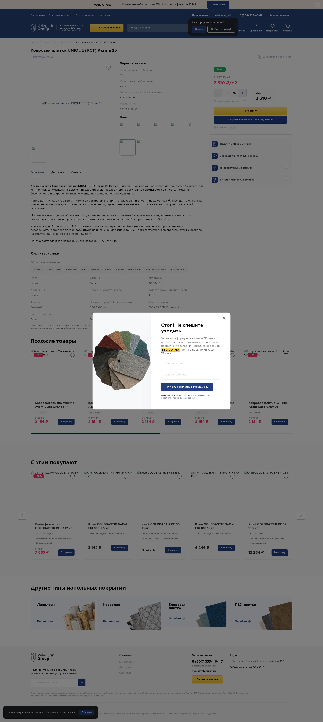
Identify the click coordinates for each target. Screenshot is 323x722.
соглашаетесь (189, 395)
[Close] (224, 318)
